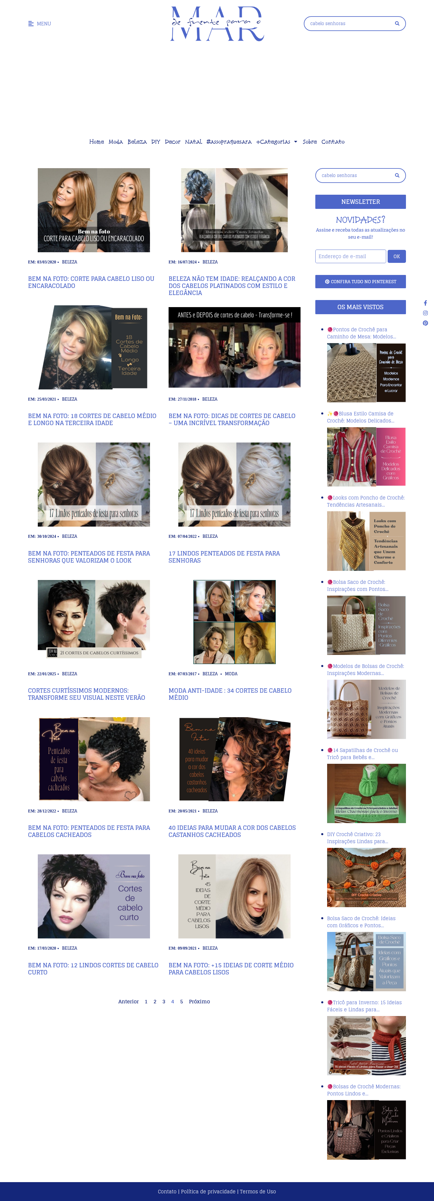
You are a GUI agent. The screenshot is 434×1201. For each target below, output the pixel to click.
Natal (193, 141)
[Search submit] (397, 23)
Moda (116, 141)
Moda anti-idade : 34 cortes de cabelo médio (230, 694)
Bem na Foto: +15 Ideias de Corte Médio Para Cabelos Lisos (231, 969)
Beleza (137, 141)
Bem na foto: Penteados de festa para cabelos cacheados (89, 831)
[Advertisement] (217, 91)
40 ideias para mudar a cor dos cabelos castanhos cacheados (232, 831)
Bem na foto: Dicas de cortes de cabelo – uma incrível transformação (232, 419)
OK (397, 256)
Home (96, 141)
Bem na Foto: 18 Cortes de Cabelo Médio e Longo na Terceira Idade (92, 419)
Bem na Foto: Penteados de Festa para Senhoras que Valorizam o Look (89, 557)
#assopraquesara (229, 141)
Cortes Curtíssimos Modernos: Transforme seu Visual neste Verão (86, 694)
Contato (333, 141)
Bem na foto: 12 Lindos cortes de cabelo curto (93, 969)
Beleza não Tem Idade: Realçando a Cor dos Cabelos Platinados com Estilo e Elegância (232, 285)
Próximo (199, 1001)
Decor (172, 141)
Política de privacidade (208, 1191)
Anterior (128, 1001)
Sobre (310, 141)
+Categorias (273, 141)
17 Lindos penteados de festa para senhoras (224, 557)
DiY (155, 141)
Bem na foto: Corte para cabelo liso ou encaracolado (91, 282)
